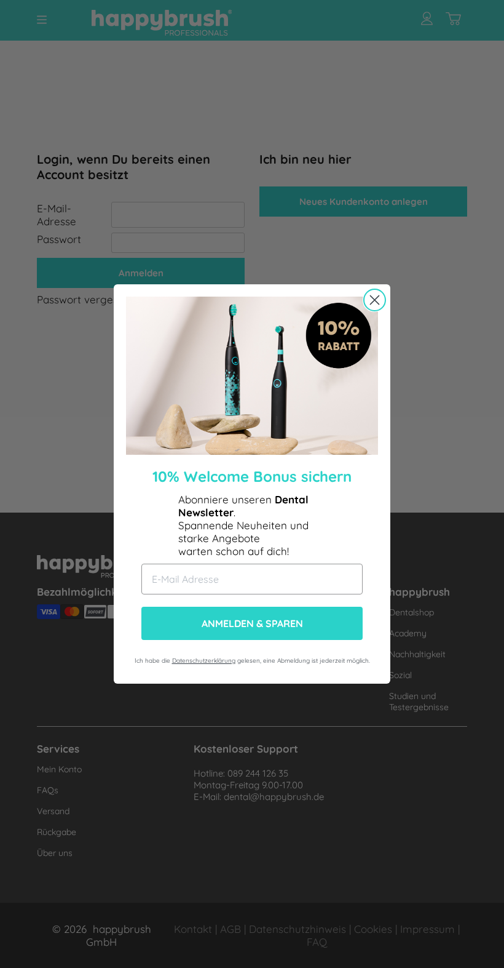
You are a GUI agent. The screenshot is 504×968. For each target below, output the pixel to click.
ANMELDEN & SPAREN (252, 623)
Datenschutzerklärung (203, 661)
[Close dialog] (374, 300)
